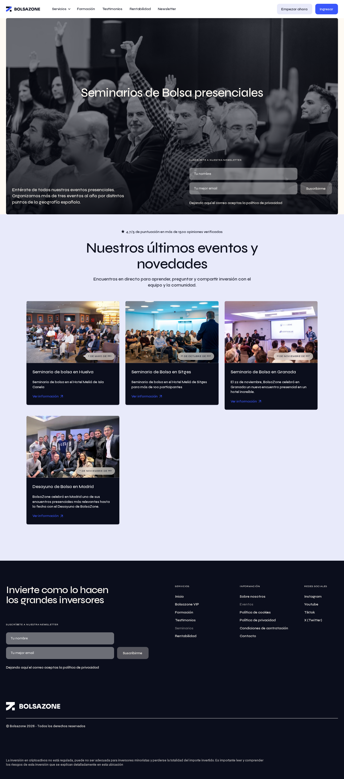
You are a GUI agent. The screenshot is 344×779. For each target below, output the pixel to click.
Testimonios (185, 620)
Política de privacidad (258, 620)
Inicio (179, 596)
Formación (184, 612)
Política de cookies (255, 612)
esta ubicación (112, 764)
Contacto (248, 636)
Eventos (246, 604)
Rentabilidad (185, 636)
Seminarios (184, 628)
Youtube (311, 604)
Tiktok (309, 612)
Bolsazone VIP (187, 604)
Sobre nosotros (252, 596)
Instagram (313, 596)
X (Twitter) (313, 620)
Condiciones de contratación (264, 628)
